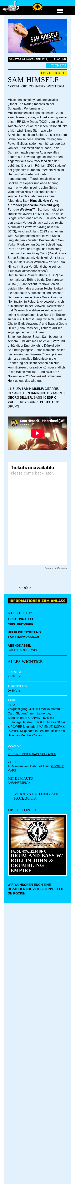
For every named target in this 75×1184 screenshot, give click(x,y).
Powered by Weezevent (56, 568)
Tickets (58, 65)
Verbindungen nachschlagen (32, 754)
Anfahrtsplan (19, 782)
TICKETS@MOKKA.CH (23, 636)
